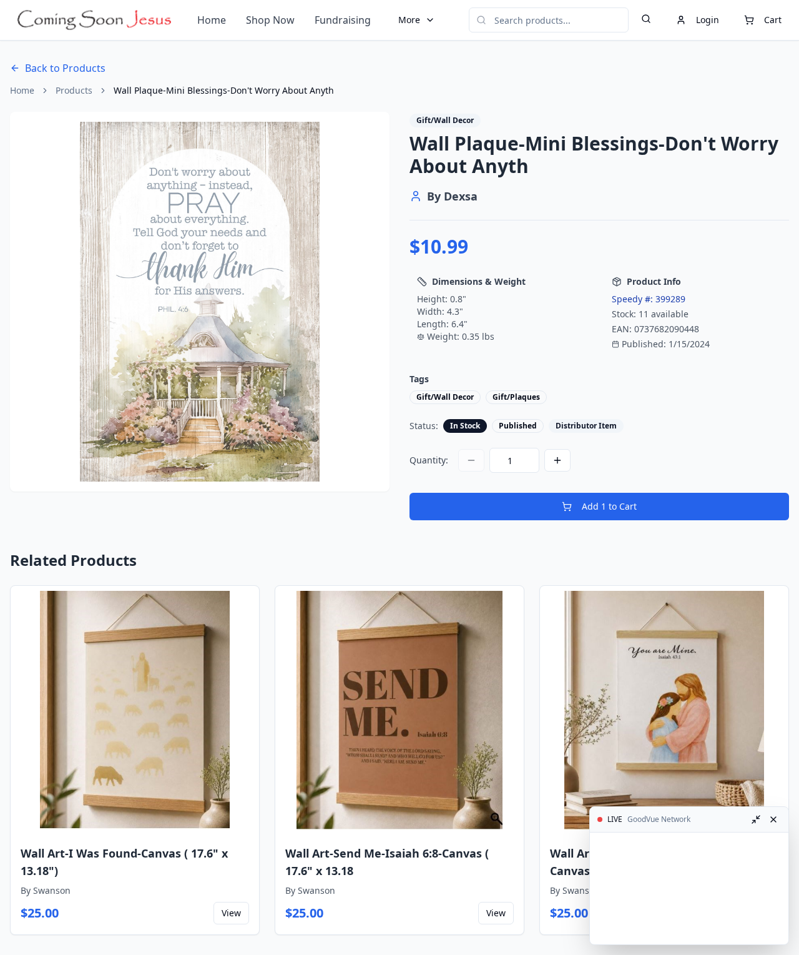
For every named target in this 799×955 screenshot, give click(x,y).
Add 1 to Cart (609, 506)
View (231, 913)
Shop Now (270, 20)
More (409, 20)
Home (211, 20)
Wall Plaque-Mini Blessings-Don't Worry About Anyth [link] (224, 90)
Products (74, 90)
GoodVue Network (658, 819)
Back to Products (65, 68)
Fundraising (343, 20)
